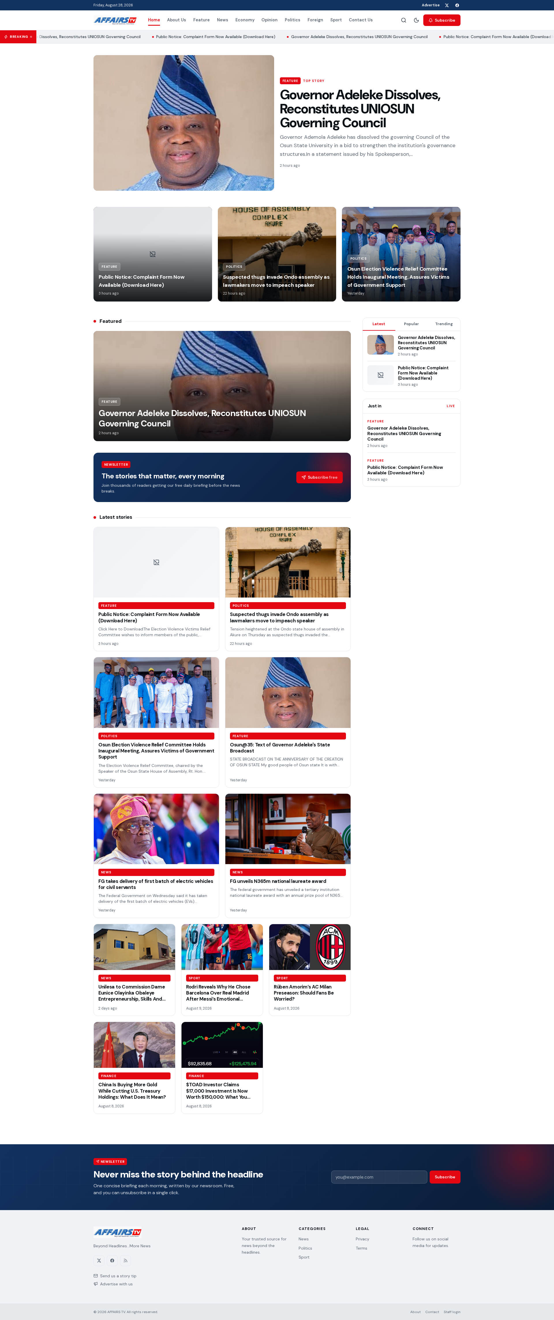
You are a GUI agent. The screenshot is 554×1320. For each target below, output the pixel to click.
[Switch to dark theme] (416, 20)
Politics (292, 20)
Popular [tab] (411, 323)
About (415, 1312)
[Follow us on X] (446, 5)
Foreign (315, 20)
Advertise (431, 5)
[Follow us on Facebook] (457, 5)
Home (154, 20)
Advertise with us (116, 1284)
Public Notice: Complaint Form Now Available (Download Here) (200, 36)
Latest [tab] (379, 323)
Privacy (362, 1239)
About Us (176, 20)
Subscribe (445, 20)
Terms (361, 1248)
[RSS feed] (125, 1260)
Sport (336, 20)
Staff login (452, 1312)
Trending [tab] (444, 323)
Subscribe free (323, 477)
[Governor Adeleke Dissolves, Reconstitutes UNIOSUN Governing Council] (183, 123)
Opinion (269, 20)
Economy (244, 20)
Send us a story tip (118, 1275)
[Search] (403, 20)
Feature (201, 20)
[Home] (114, 20)
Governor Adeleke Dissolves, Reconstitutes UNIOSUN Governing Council (344, 36)
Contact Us (361, 20)
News (222, 20)
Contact (432, 1312)
